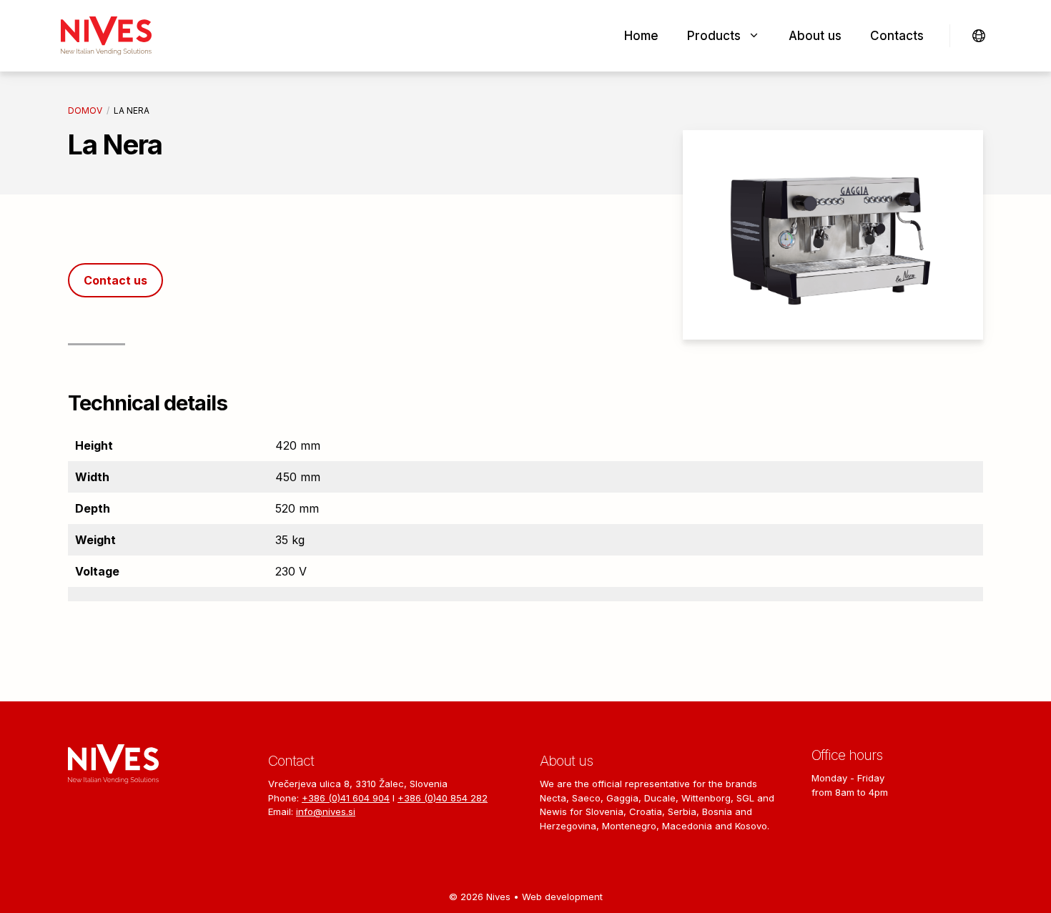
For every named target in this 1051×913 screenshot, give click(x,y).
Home (641, 36)
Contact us (115, 280)
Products (714, 36)
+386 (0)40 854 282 (443, 798)
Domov (85, 110)
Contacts (897, 36)
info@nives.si (325, 811)
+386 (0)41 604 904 (346, 798)
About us (815, 36)
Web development (562, 896)
